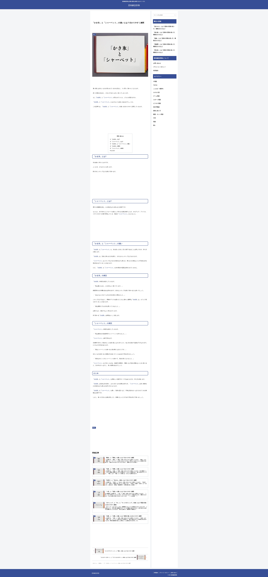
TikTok (155, 85)
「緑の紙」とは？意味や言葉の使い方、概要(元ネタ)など (164, 33)
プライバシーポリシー (159, 67)
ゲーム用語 (156, 96)
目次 (118, 136)
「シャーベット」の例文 (117, 148)
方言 (154, 118)
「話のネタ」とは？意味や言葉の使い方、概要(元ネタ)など (164, 27)
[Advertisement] (120, 16)
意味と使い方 (157, 110)
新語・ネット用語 (158, 114)
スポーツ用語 (157, 99)
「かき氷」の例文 (115, 146)
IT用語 (155, 81)
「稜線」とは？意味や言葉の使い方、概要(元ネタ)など (164, 39)
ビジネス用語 (157, 103)
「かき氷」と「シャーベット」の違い (120, 143)
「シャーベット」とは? (117, 141)
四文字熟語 (156, 107)
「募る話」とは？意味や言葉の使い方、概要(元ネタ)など (164, 51)
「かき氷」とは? (115, 139)
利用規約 (155, 70)
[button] (175, 15)
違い (94, 427)
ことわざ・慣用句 (158, 88)
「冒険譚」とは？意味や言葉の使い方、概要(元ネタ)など (164, 45)
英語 (154, 121)
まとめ (113, 150)
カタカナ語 (156, 92)
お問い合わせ (157, 63)
